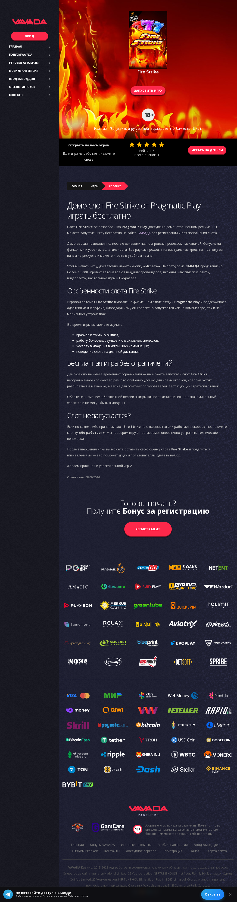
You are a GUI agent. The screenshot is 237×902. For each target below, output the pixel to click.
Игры (94, 186)
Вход (29, 36)
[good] (154, 144)
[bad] (131, 144)
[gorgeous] (161, 144)
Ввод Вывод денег (23, 79)
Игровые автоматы (24, 63)
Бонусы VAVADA (20, 55)
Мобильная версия (23, 71)
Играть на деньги (207, 150)
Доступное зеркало (141, 851)
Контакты (16, 95)
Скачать (194, 851)
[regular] (146, 144)
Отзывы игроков (22, 87)
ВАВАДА (144, 233)
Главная (15, 46)
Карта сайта (217, 851)
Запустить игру (148, 90)
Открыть (213, 894)
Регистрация (148, 529)
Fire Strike (114, 186)
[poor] (139, 144)
